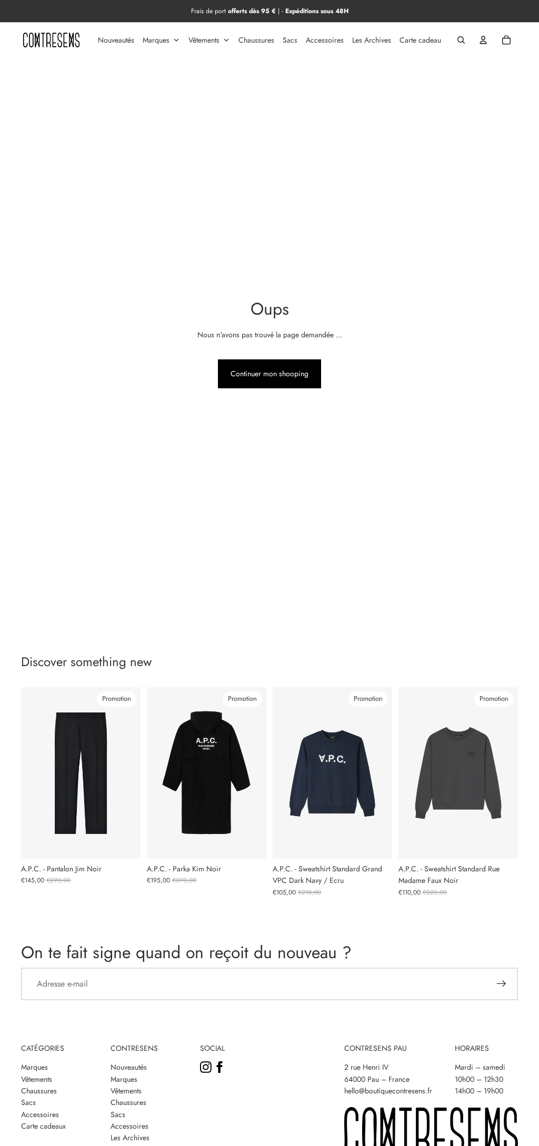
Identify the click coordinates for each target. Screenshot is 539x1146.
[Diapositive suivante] (132, 773)
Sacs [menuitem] (290, 40)
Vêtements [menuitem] (203, 40)
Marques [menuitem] (156, 40)
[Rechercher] (461, 40)
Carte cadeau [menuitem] (420, 40)
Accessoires (40, 1114)
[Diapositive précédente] (29, 773)
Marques (34, 1067)
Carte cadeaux (43, 1126)
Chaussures (39, 1090)
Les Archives (130, 1137)
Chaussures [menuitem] (256, 40)
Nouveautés (129, 1067)
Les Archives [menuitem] (371, 40)
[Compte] (483, 40)
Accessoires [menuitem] (325, 40)
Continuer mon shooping (269, 373)
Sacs (28, 1102)
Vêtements (36, 1079)
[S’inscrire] (502, 984)
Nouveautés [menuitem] (116, 40)
